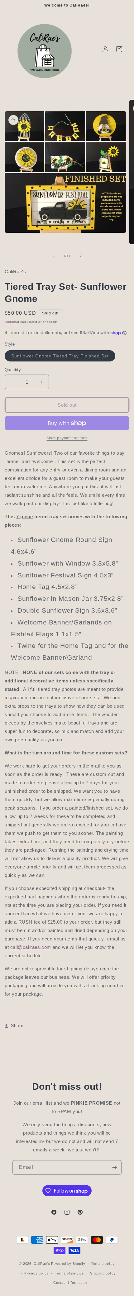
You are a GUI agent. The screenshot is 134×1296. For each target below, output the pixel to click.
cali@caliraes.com (30, 947)
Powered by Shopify (68, 1263)
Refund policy (103, 1263)
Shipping (12, 321)
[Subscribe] (114, 1167)
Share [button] (17, 1025)
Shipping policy (103, 1273)
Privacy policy (36, 1273)
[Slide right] (81, 256)
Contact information (70, 1282)
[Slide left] (53, 256)
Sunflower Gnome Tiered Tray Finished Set (63, 357)
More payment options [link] (67, 438)
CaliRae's (42, 1263)
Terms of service (69, 1273)
